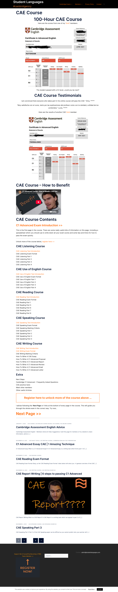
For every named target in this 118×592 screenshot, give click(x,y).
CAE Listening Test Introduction (28, 251)
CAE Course (31, 423)
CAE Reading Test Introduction (27, 297)
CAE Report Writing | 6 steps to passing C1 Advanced (49, 473)
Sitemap (78, 557)
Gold (67, 23)
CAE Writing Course (46, 440)
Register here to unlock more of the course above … (58, 397)
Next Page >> (28, 413)
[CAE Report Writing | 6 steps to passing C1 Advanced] (57, 496)
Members (78, 4)
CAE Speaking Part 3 (29, 527)
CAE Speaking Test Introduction (28, 323)
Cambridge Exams (65, 4)
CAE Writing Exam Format (25, 351)
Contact (99, 4)
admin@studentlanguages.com (90, 552)
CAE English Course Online (43, 423)
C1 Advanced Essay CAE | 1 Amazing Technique (45, 444)
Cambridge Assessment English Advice (40, 427)
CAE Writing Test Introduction (27, 348)
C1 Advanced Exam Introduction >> (39, 225)
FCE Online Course (65, 423)
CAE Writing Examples (49, 470)
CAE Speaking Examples (49, 524)
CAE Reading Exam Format (32, 459)
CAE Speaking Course (35, 524)
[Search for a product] (104, 4)
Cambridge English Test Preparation (64, 440)
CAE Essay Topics (34, 440)
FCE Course (56, 423)
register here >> (48, 242)
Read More (91, 589)
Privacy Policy (89, 4)
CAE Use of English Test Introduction (30, 274)
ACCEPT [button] (100, 589)
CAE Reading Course (35, 455)
